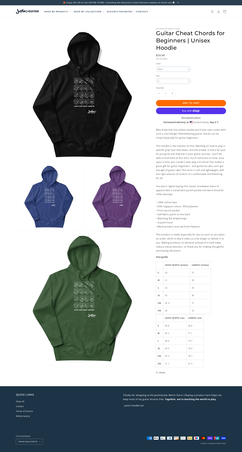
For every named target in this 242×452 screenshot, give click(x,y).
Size (158, 75)
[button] (212, 12)
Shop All (20, 401)
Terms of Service (24, 411)
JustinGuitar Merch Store (216, 443)
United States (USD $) (27, 441)
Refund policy (23, 416)
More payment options (191, 117)
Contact (20, 406)
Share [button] (162, 372)
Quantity (160, 88)
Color (158, 63)
